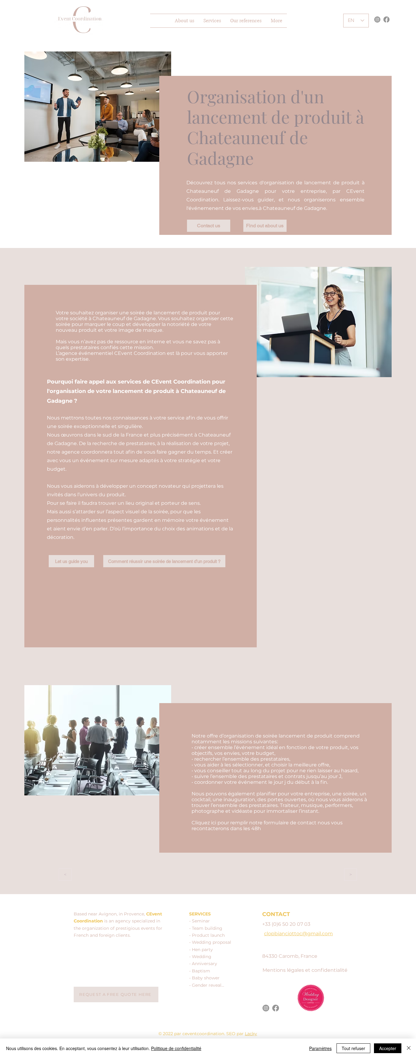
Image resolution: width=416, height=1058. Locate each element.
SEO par (235, 1033)
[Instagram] (377, 19)
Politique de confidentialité (176, 1048)
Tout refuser (353, 1048)
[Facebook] (386, 19)
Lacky (251, 1033)
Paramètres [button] (320, 1048)
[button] (212, 20)
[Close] (408, 1048)
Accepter (387, 1048)
